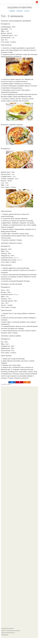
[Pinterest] (19, 382)
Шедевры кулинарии (19, 7)
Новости (20, 11)
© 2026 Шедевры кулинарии (7, 628)
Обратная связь (4, 634)
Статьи (26, 11)
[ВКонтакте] (12, 382)
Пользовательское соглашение (13, 630)
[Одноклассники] (27, 382)
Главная (12, 11)
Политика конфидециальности (8, 632)
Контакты (3, 630)
